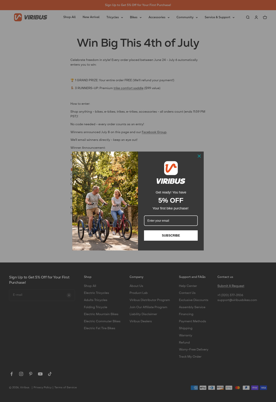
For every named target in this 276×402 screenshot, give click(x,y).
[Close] (199, 156)
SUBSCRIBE (171, 235)
